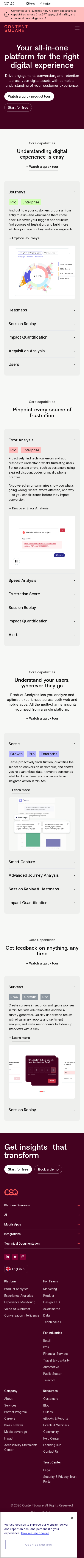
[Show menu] (77, 28)
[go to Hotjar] (45, 3)
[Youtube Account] (15, 1257)
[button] (16, 561)
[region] (38, 1535)
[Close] (72, 1518)
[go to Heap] (30, 3)
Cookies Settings (38, 1544)
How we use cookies (35, 1533)
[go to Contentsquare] (12, 3)
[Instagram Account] (23, 1257)
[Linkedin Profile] (7, 1257)
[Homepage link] (11, 1192)
